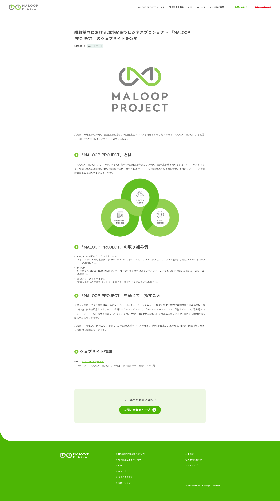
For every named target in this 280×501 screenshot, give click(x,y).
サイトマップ (192, 465)
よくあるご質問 (125, 477)
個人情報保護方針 (194, 459)
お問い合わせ (124, 482)
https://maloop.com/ (93, 361)
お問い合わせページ (137, 409)
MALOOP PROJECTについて (131, 454)
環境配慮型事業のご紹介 (129, 459)
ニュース (122, 471)
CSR (120, 465)
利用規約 (190, 454)
